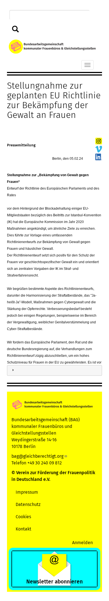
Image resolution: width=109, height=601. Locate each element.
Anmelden (82, 542)
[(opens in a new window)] (98, 141)
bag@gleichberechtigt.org (37, 456)
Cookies (23, 516)
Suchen (14, 29)
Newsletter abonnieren (54, 581)
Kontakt (23, 529)
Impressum (27, 492)
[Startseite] (52, 47)
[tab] (54, 370)
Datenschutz (28, 504)
